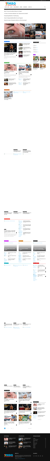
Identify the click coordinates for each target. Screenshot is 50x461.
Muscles (5, 229)
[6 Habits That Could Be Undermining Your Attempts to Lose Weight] (27, 356)
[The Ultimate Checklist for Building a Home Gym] (21, 56)
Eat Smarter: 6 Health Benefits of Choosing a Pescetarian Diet (36, 62)
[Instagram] (41, 0)
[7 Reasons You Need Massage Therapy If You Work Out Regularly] (39, 247)
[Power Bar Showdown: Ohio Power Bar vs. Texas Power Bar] (21, 52)
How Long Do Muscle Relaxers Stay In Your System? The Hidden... (27, 439)
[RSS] (44, 0)
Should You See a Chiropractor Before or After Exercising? (15, 20)
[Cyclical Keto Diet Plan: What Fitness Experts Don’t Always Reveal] (8, 294)
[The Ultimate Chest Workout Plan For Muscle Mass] (30, 35)
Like (36, 45)
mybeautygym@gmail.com (21, 458)
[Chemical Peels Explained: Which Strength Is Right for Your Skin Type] (30, 27)
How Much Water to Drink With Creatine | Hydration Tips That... (10, 231)
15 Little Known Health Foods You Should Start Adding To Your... (43, 62)
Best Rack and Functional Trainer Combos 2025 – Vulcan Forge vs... (27, 48)
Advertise (7, 0)
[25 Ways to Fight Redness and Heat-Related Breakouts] (27, 183)
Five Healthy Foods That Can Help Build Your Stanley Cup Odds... (27, 233)
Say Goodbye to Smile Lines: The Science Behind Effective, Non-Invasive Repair (27, 151)
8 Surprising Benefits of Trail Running (11, 15)
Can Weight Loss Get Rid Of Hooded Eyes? (9, 72)
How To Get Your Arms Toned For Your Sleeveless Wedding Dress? (27, 225)
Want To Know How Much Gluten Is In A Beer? (13, 11)
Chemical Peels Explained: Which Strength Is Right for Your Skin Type (8, 99)
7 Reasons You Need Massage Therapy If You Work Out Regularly (39, 249)
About (4, 0)
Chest (26, 36)
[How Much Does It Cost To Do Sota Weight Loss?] (27, 294)
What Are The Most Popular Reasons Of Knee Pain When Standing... (24, 72)
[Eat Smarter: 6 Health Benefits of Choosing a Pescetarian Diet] (36, 58)
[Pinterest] (42, 0)
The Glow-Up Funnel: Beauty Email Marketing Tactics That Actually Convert (12, 84)
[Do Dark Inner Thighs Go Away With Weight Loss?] (17, 294)
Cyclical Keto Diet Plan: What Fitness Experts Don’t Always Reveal (8, 325)
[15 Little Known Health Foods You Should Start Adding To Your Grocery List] (43, 58)
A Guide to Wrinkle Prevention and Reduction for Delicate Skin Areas (8, 213)
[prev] (4, 22)
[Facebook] (40, 0)
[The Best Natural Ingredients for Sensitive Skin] (17, 183)
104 (11, 428)
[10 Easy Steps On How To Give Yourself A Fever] (21, 443)
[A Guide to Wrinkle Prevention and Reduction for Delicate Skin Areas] (8, 183)
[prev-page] (4, 59)
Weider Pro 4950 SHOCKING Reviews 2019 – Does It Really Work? (27, 447)
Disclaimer (10, 0)
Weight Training (38, 28)
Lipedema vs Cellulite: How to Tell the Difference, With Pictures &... (27, 80)
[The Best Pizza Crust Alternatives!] (43, 66)
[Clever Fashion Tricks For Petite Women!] (10, 247)
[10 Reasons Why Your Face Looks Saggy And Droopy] (17, 120)
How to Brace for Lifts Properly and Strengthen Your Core (9, 54)
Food (33, 67)
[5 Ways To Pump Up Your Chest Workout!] (35, 276)
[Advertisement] (39, 395)
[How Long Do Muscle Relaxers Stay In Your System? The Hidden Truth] (21, 439)
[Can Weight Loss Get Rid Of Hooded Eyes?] (14, 33)
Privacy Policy (12, 0)
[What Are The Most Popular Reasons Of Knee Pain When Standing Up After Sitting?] (41, 35)
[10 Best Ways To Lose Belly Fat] (8, 356)
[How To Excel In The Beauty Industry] (25, 247)
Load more (39, 419)
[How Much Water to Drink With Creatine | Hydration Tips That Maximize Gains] (10, 225)
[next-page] (5, 59)
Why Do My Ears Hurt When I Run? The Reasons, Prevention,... (26, 84)
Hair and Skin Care (28, 27)
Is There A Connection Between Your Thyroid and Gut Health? (16, 13)
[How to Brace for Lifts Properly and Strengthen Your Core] (41, 27)
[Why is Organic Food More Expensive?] (36, 66)
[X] (45, 0)
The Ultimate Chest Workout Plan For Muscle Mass (41, 266)
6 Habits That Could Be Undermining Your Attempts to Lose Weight (27, 387)
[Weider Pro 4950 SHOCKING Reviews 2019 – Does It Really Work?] (21, 446)
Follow (37, 47)
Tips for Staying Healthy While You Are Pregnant (13, 17)
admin (5, 55)
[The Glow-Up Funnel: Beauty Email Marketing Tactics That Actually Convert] (6, 83)
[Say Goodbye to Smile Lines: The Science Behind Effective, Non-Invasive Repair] (27, 120)
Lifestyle (37, 35)
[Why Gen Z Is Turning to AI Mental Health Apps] (6, 80)
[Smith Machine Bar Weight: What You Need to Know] (21, 44)
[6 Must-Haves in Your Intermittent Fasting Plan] (17, 356)
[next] (5, 22)
